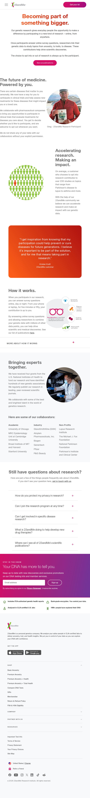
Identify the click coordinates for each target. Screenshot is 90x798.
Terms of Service (14, 741)
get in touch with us (61, 481)
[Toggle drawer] (73, 342)
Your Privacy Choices (16, 749)
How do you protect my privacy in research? (39, 495)
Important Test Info (15, 737)
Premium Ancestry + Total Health (20, 683)
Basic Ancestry (13, 670)
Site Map (11, 754)
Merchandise (12, 697)
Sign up (55, 582)
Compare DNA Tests (15, 688)
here (32, 333)
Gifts (9, 692)
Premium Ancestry (15, 675)
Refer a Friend (18, 769)
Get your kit (75, 5)
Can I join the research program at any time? (39, 506)
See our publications (45, 63)
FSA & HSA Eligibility (15, 706)
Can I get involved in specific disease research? (35, 518)
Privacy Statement (34, 588)
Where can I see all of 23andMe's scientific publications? (38, 544)
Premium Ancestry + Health (18, 679)
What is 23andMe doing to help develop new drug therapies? (39, 531)
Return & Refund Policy (17, 701)
